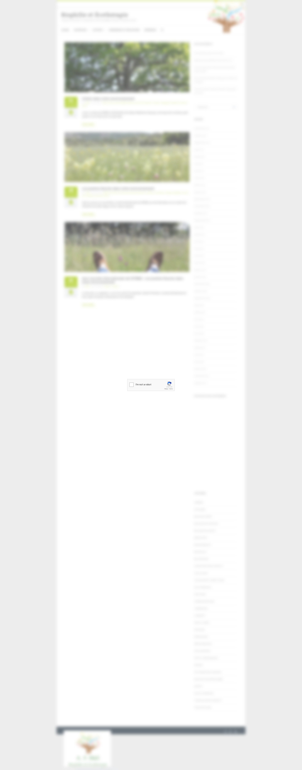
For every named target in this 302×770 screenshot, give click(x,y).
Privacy (166, 389)
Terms (171, 389)
